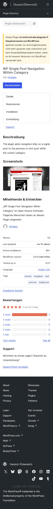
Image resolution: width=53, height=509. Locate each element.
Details (9, 96)
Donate (33, 420)
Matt (7, 440)
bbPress (9, 445)
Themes (32, 390)
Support (10, 127)
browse (28, 276)
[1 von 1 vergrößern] (46, 170)
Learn (6, 410)
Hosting (7, 395)
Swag (32, 425)
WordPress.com (13, 435)
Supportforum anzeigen (15, 366)
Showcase (33, 385)
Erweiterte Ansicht (13, 290)
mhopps (12, 77)
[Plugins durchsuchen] (34, 24)
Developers (9, 420)
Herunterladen (12, 85)
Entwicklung (12, 119)
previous (33, 282)
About (6, 385)
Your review (9, 340)
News (6, 390)
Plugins (31, 395)
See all (46, 340)
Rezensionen (13, 104)
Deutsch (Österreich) (21, 464)
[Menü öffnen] (48, 4)
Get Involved (35, 410)
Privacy (7, 400)
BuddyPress (11, 451)
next (47, 276)
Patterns (32, 400)
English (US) (44, 269)
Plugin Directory (11, 13)
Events (31, 415)
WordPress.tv (11, 425)
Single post (44, 282)
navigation (38, 276)
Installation (12, 111)
